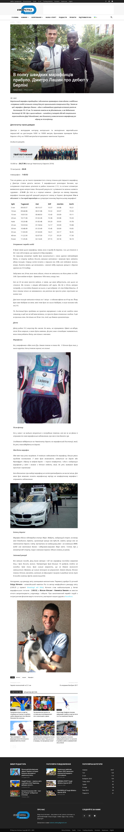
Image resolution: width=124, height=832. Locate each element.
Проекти (73, 17)
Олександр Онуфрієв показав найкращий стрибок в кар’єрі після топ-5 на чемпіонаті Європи (67, 714)
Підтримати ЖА (85, 17)
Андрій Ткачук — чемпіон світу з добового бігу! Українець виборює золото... (31, 783)
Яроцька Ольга (17, 90)
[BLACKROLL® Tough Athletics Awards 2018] (51, 792)
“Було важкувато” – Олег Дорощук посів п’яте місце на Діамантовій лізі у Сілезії (19, 739)
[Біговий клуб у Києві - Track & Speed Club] (44, 153)
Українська (64, 1)
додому (12, 22)
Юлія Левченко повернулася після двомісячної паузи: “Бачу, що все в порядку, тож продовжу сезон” (43, 739)
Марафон (30, 677)
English (70, 1)
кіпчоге (18, 677)
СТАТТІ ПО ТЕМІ (16, 692)
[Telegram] (112, 1)
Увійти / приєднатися (15, 1)
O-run (39, 1)
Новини (24, 17)
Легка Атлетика (27, 1)
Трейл (34, 1)
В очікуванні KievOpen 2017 (69, 685)
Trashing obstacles (48, 1)
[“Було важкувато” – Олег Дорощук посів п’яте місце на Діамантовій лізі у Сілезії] (20, 728)
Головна (15, 17)
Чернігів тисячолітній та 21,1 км (20, 685)
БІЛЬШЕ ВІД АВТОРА (30, 692)
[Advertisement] (78, 9)
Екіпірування (36, 17)
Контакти (56, 1)
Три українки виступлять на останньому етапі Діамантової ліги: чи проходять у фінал (42, 714)
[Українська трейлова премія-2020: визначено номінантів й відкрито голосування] (51, 771)
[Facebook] (105, 1)
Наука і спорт (51, 17)
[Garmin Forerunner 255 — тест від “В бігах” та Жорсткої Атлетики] (15, 793)
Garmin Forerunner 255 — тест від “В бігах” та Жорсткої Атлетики (31, 793)
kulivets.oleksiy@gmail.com (58, 823)
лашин (24, 677)
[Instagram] (109, 1)
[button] (111, 17)
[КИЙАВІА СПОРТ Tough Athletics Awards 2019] (51, 783)
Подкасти (63, 17)
